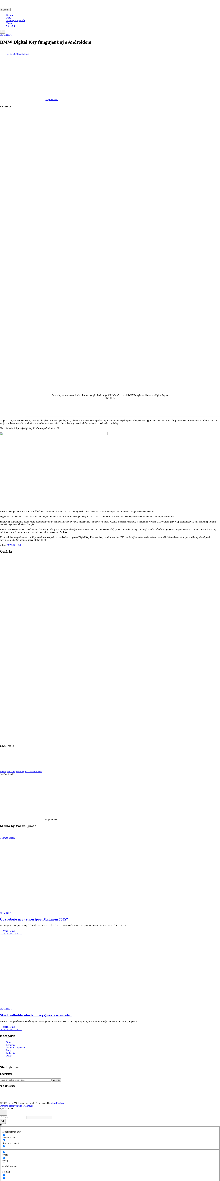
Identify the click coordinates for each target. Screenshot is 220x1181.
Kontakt (28, 1106)
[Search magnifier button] (3, 1121)
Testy (8, 17)
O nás (9, 1055)
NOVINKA (6, 35)
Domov (9, 15)
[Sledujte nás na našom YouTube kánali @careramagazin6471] (14, 1098)
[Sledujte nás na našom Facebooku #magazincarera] (4, 1098)
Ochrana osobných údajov (12, 1106)
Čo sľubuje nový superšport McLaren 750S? (34, 919)
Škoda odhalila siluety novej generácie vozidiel (36, 1015)
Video (9, 23)
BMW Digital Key (15, 771)
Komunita (10, 1045)
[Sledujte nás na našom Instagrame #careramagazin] (23, 1098)
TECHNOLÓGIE (33, 771)
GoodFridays (57, 1103)
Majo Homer (51, 99)
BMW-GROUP (13, 545)
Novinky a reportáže (15, 20)
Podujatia (10, 1053)
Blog (8, 1050)
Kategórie (5, 10)
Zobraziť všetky (7, 838)
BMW (3, 771)
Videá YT (10, 26)
